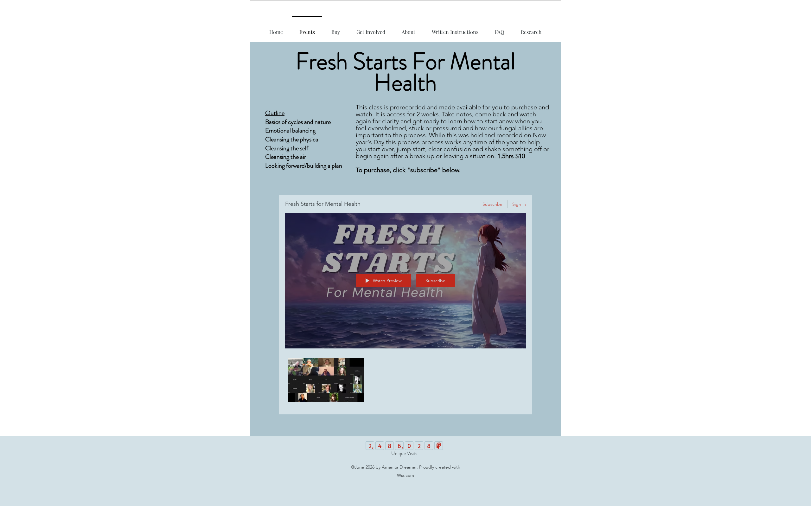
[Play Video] (326, 380)
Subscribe (492, 204)
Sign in (519, 204)
